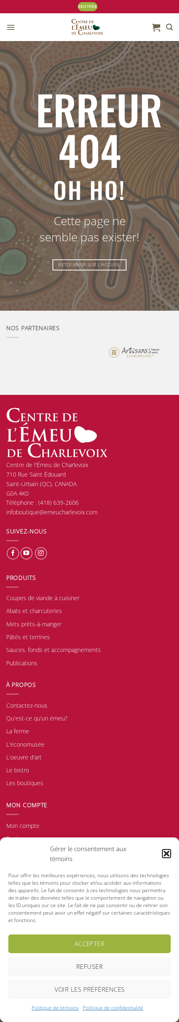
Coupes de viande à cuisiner (43, 598)
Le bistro (17, 770)
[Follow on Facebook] (13, 553)
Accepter (90, 943)
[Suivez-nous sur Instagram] (41, 553)
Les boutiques (24, 783)
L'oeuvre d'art (24, 757)
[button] (166, 853)
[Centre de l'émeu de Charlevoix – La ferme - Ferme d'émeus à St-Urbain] (87, 27)
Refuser (89, 966)
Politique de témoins (55, 1007)
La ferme (17, 731)
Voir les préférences (90, 989)
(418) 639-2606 (58, 502)
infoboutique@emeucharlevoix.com (51, 512)
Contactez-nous (26, 705)
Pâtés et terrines (28, 637)
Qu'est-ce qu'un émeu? (36, 718)
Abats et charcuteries (34, 611)
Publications (21, 663)
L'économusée (25, 744)
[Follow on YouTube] (26, 553)
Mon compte (23, 826)
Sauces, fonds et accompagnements (53, 650)
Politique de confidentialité (113, 1007)
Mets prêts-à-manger (34, 624)
